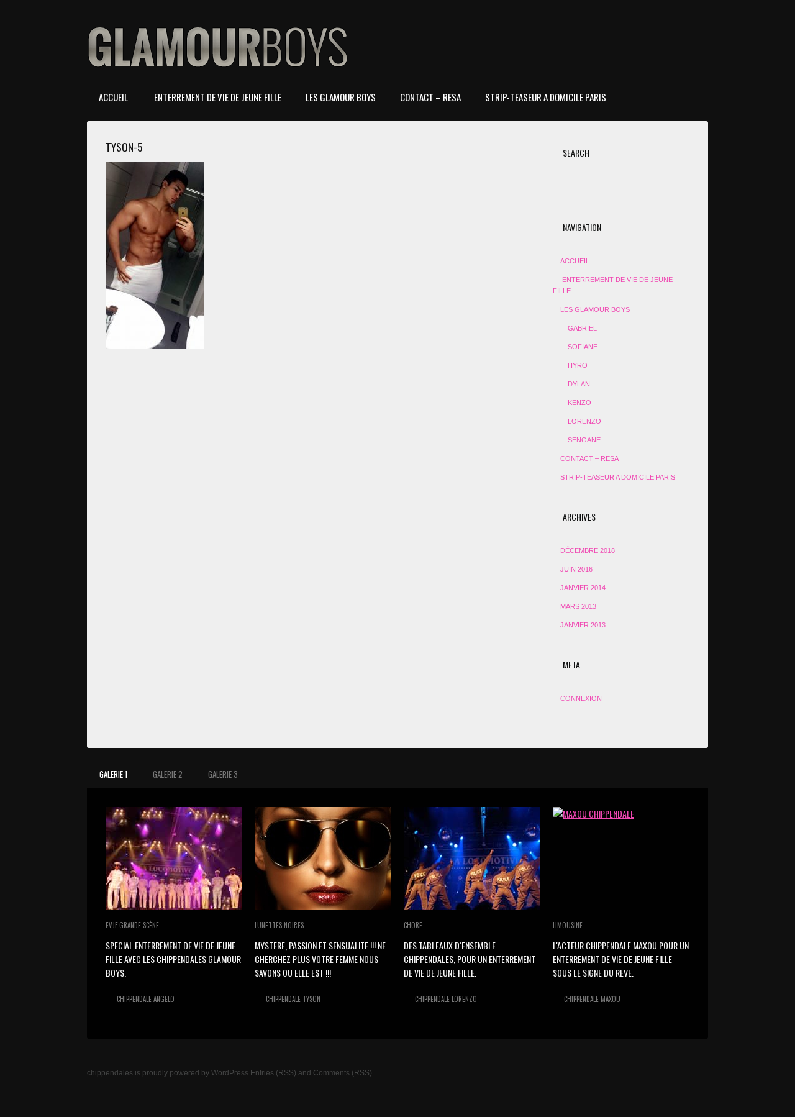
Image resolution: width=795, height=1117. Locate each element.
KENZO (579, 402)
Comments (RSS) (342, 1073)
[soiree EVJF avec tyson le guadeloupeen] (323, 858)
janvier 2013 (583, 625)
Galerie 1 (113, 774)
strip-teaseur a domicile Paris (545, 97)
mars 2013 (578, 606)
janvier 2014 (583, 587)
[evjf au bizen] (174, 858)
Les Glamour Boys (341, 97)
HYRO (578, 365)
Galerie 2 (168, 774)
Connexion (581, 698)
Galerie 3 (223, 774)
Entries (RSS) (273, 1073)
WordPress (229, 1073)
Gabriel (582, 328)
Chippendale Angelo (146, 999)
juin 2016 (576, 569)
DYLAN (579, 384)
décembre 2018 (587, 550)
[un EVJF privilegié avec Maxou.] (621, 858)
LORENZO (584, 421)
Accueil (113, 97)
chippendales (110, 1073)
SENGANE (584, 440)
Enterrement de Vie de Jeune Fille (216, 97)
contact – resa (430, 97)
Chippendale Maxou (592, 999)
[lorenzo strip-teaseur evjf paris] (472, 858)
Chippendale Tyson (293, 999)
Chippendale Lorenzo (446, 999)
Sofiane (582, 346)
